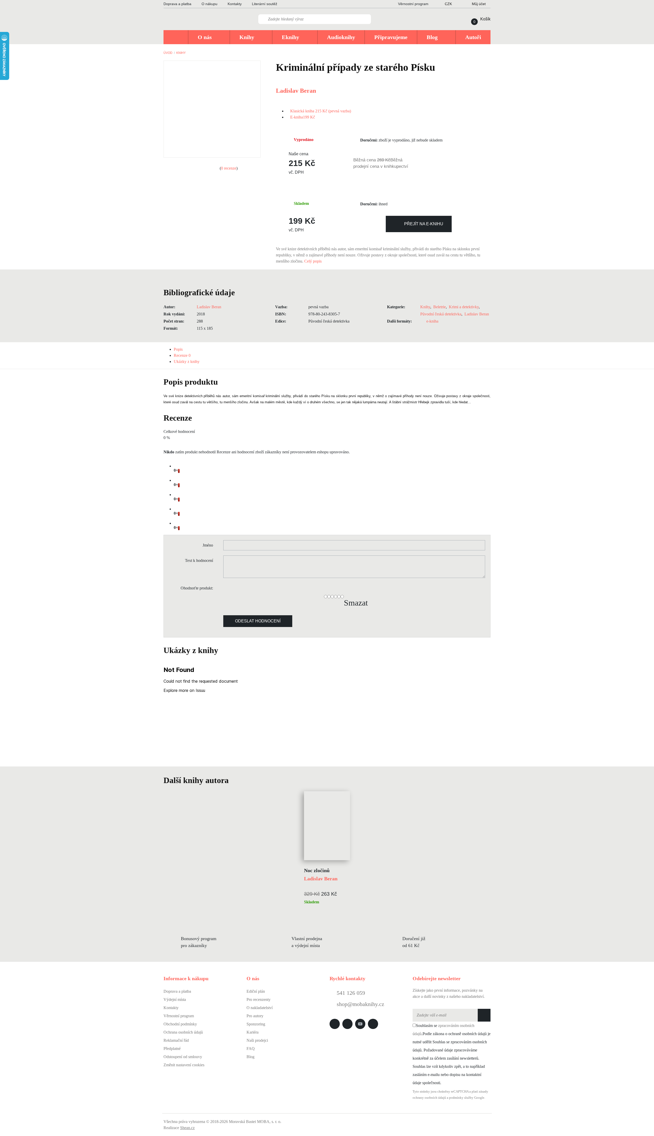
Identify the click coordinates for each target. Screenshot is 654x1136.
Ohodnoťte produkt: (197, 588)
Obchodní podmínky (180, 1024)
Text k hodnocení (199, 560)
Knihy (181, 53)
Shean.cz (187, 1128)
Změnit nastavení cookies (184, 1065)
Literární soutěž (264, 4)
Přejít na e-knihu (423, 224)
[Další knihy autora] (234, 780)
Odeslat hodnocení (258, 621)
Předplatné (172, 1048)
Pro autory (255, 1016)
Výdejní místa (175, 999)
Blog (250, 1057)
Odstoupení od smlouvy (183, 1057)
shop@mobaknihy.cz (360, 1004)
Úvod (168, 53)
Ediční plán (256, 991)
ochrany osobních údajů (429, 1097)
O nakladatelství (260, 1007)
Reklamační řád (176, 1040)
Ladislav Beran (296, 90)
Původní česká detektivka (440, 314)
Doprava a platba (177, 4)
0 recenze (228, 168)
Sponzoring (256, 1024)
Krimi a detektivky (464, 307)
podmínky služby (461, 1097)
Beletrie (439, 307)
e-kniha (432, 321)
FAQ (251, 1048)
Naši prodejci (257, 1040)
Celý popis (313, 261)
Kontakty (235, 4)
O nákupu (209, 4)
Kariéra (253, 1032)
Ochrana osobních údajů (183, 1032)
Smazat (356, 602)
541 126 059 (350, 993)
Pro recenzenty (259, 999)
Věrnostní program (179, 1016)
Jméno (208, 545)
